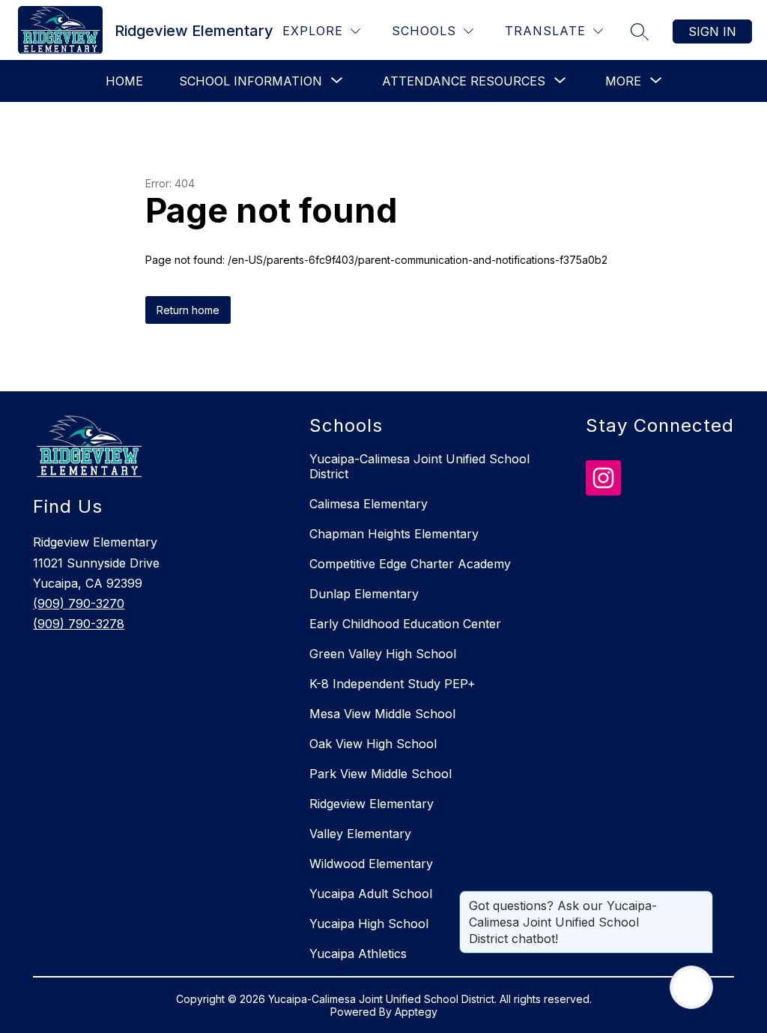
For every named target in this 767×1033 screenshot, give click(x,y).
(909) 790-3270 (78, 603)
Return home (188, 310)
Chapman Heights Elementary (394, 533)
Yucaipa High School (368, 923)
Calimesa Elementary (368, 503)
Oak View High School (373, 743)
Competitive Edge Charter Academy (410, 563)
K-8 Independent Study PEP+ (392, 683)
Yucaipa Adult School (370, 893)
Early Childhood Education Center (405, 623)
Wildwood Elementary (371, 863)
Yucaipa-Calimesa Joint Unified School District (419, 466)
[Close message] (701, 898)
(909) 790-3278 (78, 623)
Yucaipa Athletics (358, 953)
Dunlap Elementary (364, 593)
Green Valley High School (382, 653)
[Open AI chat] (691, 987)
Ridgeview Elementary (371, 803)
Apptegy (416, 1011)
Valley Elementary (360, 833)
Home (124, 80)
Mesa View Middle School (382, 713)
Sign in (712, 31)
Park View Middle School (380, 773)
